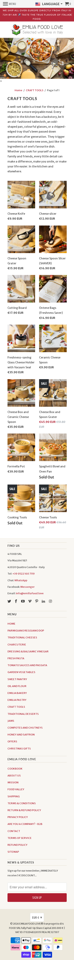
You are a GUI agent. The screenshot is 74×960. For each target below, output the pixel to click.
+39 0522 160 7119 (23, 573)
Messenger (27, 587)
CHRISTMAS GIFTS (19, 748)
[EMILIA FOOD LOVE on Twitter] (9, 601)
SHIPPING (13, 796)
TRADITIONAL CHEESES (22, 637)
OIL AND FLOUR (16, 686)
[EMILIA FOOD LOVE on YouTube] (23, 601)
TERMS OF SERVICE (19, 838)
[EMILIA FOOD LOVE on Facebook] (16, 601)
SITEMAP (13, 851)
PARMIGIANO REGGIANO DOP (25, 630)
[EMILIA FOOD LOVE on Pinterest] (37, 601)
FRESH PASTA (15, 658)
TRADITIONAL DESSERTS (23, 714)
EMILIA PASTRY (16, 700)
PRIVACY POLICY (17, 817)
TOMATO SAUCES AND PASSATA (27, 665)
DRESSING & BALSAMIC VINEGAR (28, 651)
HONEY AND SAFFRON (21, 734)
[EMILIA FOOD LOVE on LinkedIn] (44, 601)
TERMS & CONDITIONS (21, 803)
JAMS (10, 720)
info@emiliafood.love (30, 593)
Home (18, 90)
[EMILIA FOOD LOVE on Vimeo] (30, 601)
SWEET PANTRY (17, 679)
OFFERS (12, 741)
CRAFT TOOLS (34, 90)
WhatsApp (20, 580)
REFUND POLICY (17, 845)
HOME (11, 623)
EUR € (37, 917)
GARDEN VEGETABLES (21, 672)
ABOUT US (14, 775)
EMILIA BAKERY (17, 693)
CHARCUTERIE (16, 644)
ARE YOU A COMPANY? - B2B (24, 824)
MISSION (13, 782)
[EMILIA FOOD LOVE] (37, 30)
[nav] (9, 4)
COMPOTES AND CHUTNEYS (25, 727)
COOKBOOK (14, 768)
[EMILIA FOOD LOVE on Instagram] (51, 601)
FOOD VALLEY (15, 789)
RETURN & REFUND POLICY (24, 810)
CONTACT (13, 831)
